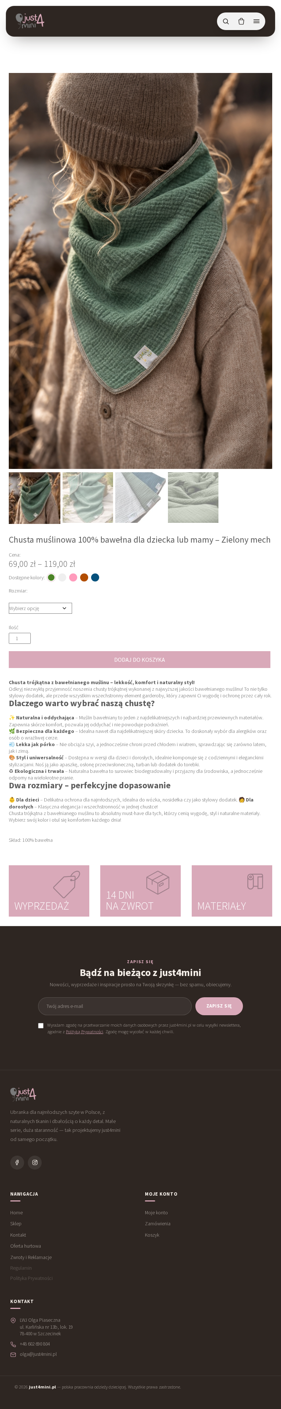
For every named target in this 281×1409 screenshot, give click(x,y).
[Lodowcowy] (62, 577)
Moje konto (156, 1213)
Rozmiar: (18, 590)
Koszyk (152, 1235)
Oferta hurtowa (25, 1246)
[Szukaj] (225, 21)
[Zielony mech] (51, 577)
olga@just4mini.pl (38, 1354)
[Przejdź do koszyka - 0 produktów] (241, 21)
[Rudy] (84, 577)
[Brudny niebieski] (95, 577)
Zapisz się (219, 1006)
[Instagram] (35, 1163)
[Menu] (256, 21)
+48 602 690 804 (35, 1344)
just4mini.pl (42, 1387)
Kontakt (18, 1235)
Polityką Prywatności (84, 1031)
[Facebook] (17, 1163)
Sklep (16, 1224)
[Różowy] (73, 577)
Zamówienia (158, 1224)
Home (16, 1213)
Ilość (13, 627)
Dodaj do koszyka (139, 659)
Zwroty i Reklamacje (31, 1257)
